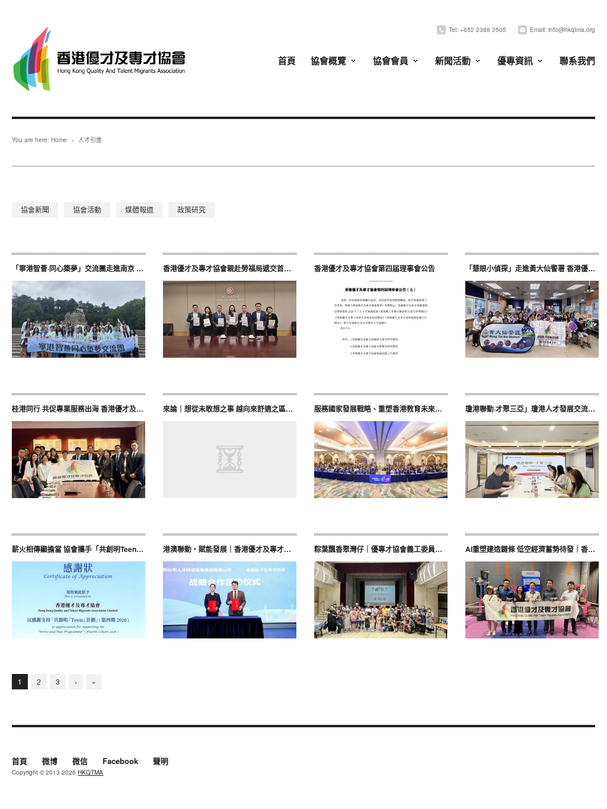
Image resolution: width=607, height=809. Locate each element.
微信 (80, 761)
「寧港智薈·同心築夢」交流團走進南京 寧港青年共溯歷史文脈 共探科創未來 (132, 268)
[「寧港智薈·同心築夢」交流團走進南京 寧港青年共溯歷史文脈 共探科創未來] (78, 319)
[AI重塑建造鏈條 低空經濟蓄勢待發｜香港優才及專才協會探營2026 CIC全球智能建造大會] (532, 599)
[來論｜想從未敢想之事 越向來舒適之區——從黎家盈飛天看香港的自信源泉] (229, 459)
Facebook (120, 761)
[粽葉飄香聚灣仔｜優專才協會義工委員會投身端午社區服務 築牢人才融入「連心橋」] (381, 599)
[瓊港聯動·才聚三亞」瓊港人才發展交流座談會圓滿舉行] (532, 459)
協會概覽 (328, 60)
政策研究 (191, 209)
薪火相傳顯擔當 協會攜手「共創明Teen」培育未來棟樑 (99, 549)
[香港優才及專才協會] (101, 28)
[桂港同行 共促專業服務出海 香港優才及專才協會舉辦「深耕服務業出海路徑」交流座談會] (78, 459)
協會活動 (87, 209)
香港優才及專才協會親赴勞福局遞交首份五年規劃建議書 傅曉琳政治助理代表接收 (294, 268)
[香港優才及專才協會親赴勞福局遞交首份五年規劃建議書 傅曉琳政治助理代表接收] (229, 319)
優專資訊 (515, 60)
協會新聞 (35, 209)
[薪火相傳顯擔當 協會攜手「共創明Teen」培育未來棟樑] (78, 599)
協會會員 (390, 60)
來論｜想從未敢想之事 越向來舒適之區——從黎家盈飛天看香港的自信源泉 (281, 408)
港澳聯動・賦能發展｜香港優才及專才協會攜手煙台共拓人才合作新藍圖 (277, 549)
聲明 (160, 761)
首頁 (287, 60)
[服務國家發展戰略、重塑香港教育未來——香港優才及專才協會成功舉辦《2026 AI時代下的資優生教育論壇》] (381, 459)
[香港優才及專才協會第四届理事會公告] (381, 319)
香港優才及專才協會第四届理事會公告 (374, 268)
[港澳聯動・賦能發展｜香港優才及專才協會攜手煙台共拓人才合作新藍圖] (229, 599)
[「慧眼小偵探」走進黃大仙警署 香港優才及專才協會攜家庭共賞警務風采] (532, 319)
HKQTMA (90, 772)
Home (59, 140)
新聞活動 (453, 60)
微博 (49, 761)
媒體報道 (139, 209)
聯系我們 (577, 60)
